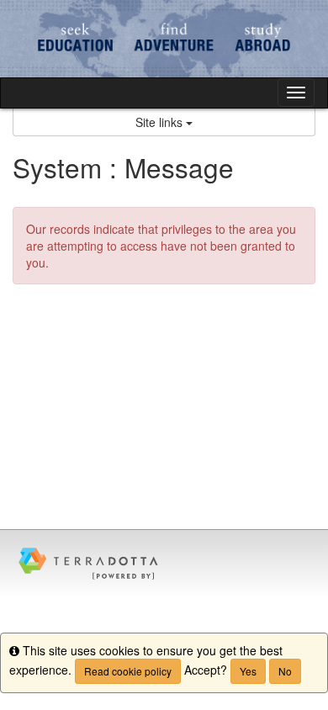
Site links (160, 122)
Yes (248, 671)
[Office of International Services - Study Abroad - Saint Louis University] (164, 38)
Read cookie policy (128, 671)
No (285, 671)
